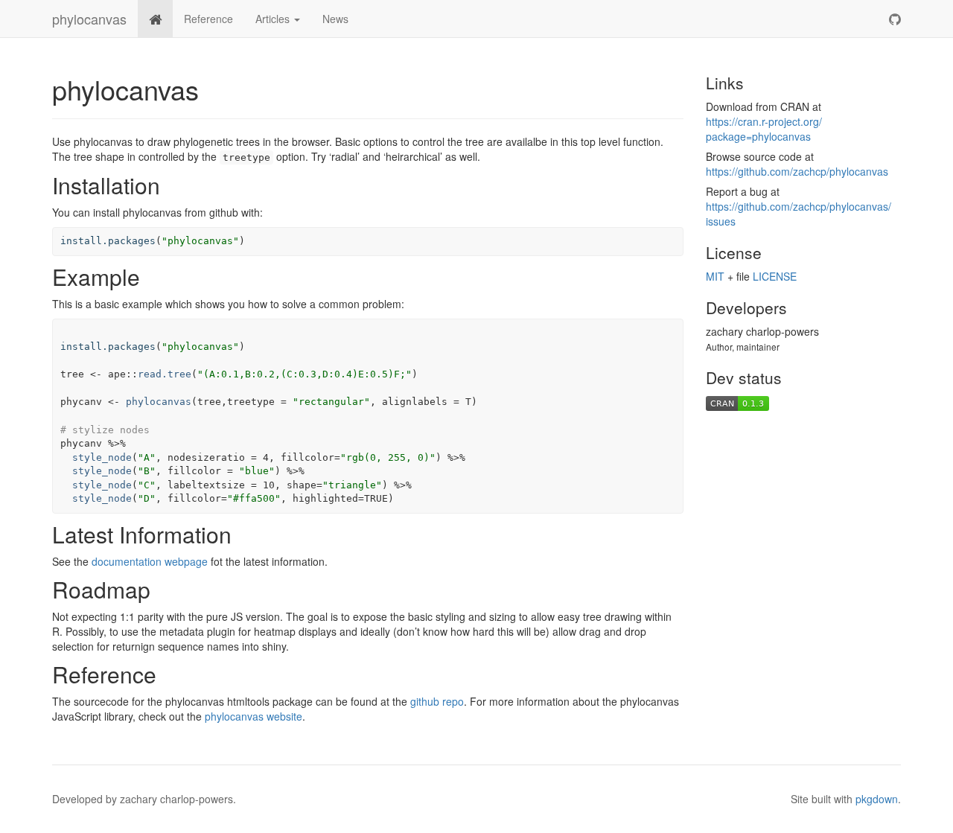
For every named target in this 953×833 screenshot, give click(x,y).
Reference (208, 18)
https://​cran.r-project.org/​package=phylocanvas (764, 129)
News (335, 18)
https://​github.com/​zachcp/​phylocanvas (797, 171)
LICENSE (775, 276)
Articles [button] (274, 18)
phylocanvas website (253, 716)
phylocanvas (89, 18)
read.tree (164, 374)
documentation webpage (150, 561)
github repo (437, 701)
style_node (102, 457)
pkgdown (876, 798)
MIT (715, 276)
